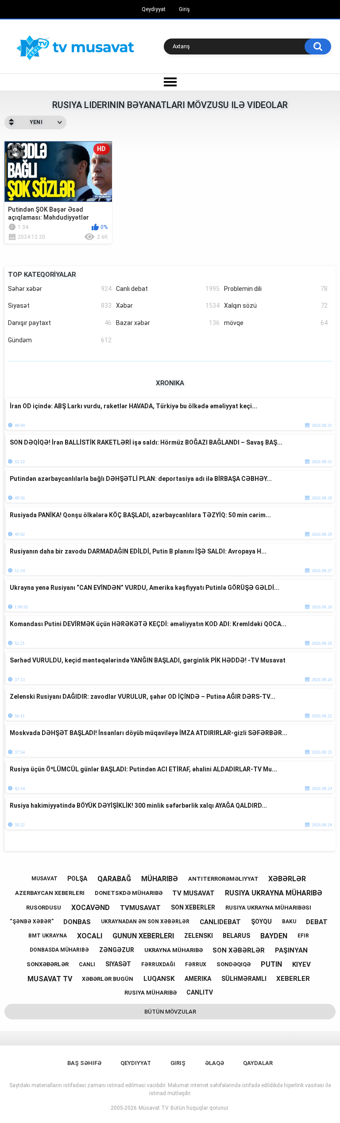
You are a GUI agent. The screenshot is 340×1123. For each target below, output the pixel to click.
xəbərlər (287, 879)
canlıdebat (220, 922)
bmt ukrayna (47, 936)
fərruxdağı (158, 964)
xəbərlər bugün (107, 979)
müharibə (159, 879)
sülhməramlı (244, 978)
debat (317, 922)
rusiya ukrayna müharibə (273, 893)
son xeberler (193, 907)
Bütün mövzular (170, 1011)
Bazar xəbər (168, 322)
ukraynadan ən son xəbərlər (145, 921)
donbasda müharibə (59, 950)
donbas (77, 922)
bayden (273, 936)
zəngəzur (116, 949)
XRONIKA (170, 383)
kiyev (301, 964)
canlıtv (199, 992)
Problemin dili (276, 288)
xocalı (89, 936)
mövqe (276, 322)
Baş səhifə (84, 1063)
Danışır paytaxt (60, 322)
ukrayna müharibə (173, 950)
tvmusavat (140, 908)
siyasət (118, 964)
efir (303, 936)
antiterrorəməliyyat (223, 878)
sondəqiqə (233, 964)
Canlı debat (168, 288)
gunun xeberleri (143, 936)
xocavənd (90, 907)
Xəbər (168, 305)
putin (271, 964)
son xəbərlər (238, 950)
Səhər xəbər (60, 288)
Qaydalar (258, 1063)
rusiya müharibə (150, 992)
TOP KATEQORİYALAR (42, 275)
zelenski (198, 935)
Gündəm (60, 340)
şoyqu (261, 921)
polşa (77, 878)
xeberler (293, 979)
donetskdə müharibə (128, 893)
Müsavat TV (154, 1108)
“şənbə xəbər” (32, 921)
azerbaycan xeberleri (50, 893)
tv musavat (193, 893)
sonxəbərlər (48, 964)
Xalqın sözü (276, 305)
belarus (236, 935)
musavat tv (49, 979)
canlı (87, 964)
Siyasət (60, 305)
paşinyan (291, 950)
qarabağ (114, 879)
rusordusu (43, 907)
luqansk (158, 979)
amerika (198, 978)
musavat (44, 878)
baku (289, 921)
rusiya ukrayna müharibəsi (268, 907)
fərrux (195, 964)
